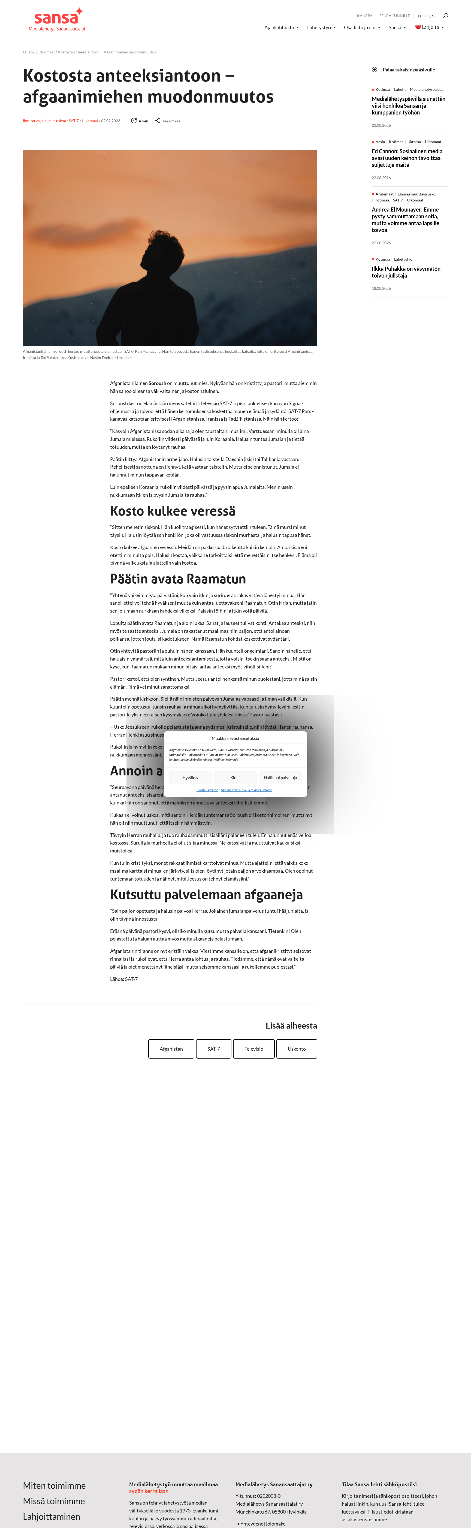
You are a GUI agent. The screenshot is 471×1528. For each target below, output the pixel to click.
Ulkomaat (46, 52)
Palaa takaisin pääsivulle (409, 70)
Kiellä (235, 777)
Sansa (395, 27)
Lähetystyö (319, 27)
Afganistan (171, 1049)
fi (419, 16)
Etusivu (29, 52)
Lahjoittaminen (51, 1516)
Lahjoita (430, 27)
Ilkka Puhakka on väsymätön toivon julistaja (406, 272)
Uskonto (297, 1049)
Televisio (253, 1049)
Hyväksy (190, 777)
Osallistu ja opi (360, 27)
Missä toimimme (54, 1501)
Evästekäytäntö (207, 790)
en (431, 16)
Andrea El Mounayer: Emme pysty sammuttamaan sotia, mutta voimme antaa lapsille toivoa (405, 219)
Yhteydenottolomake (262, 1524)
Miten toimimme (54, 1485)
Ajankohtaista (279, 27)
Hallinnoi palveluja (280, 777)
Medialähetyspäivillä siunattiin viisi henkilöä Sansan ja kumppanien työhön (408, 105)
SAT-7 (213, 1049)
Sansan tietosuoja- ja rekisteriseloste (246, 790)
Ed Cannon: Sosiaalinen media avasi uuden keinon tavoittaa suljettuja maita (407, 158)
